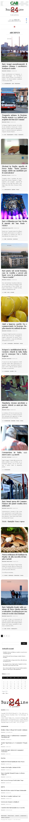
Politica (8, 175)
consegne (7, 371)
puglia (16, 134)
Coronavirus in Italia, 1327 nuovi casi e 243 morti (14, 453)
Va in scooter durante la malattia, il (10, 802)
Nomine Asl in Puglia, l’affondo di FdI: (11, 767)
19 (7, 686)
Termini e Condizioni (5, 817)
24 (25, 686)
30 (21, 688)
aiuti (6, 343)
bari (13, 83)
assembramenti (8, 83)
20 (10, 686)
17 (25, 684)
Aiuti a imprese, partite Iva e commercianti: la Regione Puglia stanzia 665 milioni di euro (14, 326)
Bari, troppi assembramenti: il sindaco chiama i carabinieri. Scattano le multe (14, 66)
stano (21, 420)
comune (12, 292)
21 (14, 686)
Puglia (8, 122)
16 (21, 684)
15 (18, 684)
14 (14, 684)
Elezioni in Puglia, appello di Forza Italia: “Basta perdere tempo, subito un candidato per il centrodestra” (14, 169)
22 (18, 686)
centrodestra (8, 189)
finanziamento (10, 134)
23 (21, 686)
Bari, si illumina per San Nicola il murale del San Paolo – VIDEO (14, 223)
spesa (22, 521)
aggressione (7, 420)
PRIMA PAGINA (3, 815)
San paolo (15, 239)
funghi (6, 575)
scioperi (12, 371)
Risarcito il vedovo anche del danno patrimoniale (13, 790)
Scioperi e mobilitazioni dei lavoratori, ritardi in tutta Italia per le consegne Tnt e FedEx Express (14, 352)
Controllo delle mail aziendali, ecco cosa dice (13, 807)
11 (3, 684)
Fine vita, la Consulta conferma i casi (10, 796)
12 (7, 684)
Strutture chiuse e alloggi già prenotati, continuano (14, 730)
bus (5, 134)
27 (10, 688)
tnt (15, 371)
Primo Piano (9, 561)
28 (14, 688)
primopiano (17, 83)
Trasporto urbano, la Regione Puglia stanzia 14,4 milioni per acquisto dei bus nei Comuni (14, 117)
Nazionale (9, 358)
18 (3, 686)
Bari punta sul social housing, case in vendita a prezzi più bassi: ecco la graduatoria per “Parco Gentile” (14, 274)
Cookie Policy (23, 815)
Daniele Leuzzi (5, 228)
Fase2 (17, 521)
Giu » (7, 693)
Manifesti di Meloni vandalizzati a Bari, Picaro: (13, 761)
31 (25, 688)
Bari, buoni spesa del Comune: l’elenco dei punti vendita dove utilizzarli (14, 503)
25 (3, 688)
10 (25, 682)
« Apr (3, 693)
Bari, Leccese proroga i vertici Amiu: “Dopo (12, 780)
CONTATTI (17, 815)
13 (10, 684)
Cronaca (9, 70)
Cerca (24, 643)
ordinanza (11, 575)
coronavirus (7, 469)
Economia (9, 330)
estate (8, 628)
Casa (8, 292)
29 (18, 688)
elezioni (13, 189)
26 (7, 688)
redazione (4, 70)
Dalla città (10, 228)
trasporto (21, 134)
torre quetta (14, 628)
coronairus (10, 343)
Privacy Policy (11, 815)
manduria (13, 420)
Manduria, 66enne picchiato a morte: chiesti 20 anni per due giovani (14, 405)
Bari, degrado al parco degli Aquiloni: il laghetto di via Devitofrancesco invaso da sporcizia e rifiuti (15, 664)
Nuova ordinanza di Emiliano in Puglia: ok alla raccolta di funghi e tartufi (14, 556)
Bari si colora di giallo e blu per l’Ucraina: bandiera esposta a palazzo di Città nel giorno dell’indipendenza (15, 668)
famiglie (11, 521)
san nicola (9, 239)
